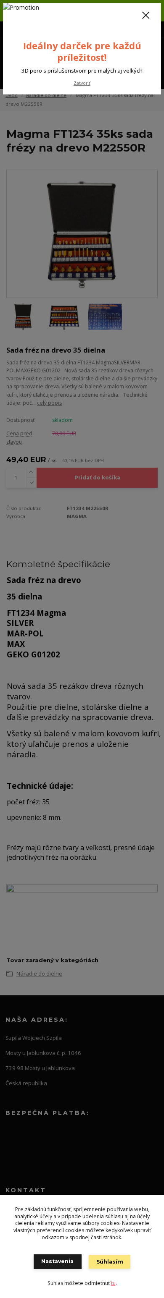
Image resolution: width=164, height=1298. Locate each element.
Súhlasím (109, 1262)
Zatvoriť (82, 83)
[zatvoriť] (146, 16)
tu (113, 1283)
